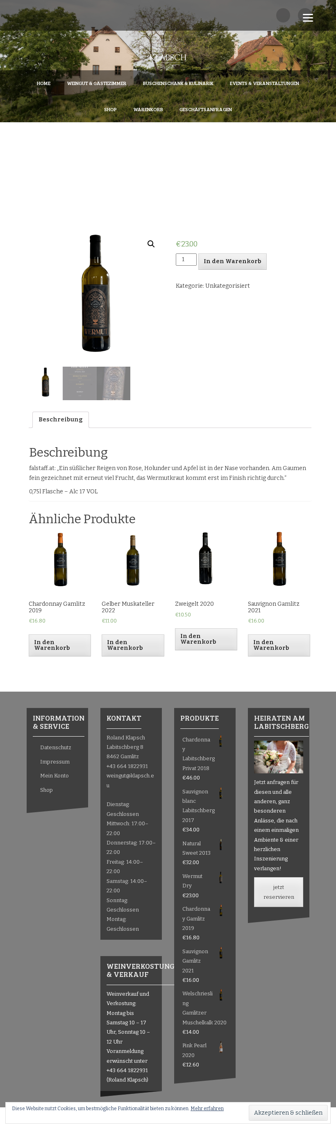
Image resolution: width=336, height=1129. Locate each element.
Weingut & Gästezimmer (97, 83)
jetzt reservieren (278, 892)
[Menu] (308, 17)
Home (43, 83)
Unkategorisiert (227, 285)
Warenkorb (148, 109)
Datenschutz (55, 747)
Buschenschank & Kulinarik (178, 83)
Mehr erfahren (207, 1108)
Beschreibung (61, 419)
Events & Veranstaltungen (264, 83)
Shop (110, 109)
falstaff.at (41, 468)
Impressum (55, 762)
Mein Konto (54, 776)
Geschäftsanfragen (205, 109)
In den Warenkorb (232, 261)
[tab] (60, 420)
